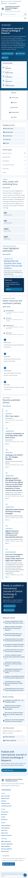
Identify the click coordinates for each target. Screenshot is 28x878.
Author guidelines (6, 825)
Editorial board (9, 132)
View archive (6, 406)
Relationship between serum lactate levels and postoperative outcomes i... (14, 689)
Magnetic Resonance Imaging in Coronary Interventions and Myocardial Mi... (13, 707)
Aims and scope (9, 128)
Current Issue (21, 53)
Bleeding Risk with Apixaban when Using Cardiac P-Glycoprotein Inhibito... (14, 670)
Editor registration (10, 737)
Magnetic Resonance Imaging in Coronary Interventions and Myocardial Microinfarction (14, 534)
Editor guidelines (5, 846)
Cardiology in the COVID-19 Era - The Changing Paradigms (14, 457)
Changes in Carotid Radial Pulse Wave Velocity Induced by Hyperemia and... (14, 677)
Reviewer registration (10, 740)
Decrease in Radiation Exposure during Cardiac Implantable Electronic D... (15, 656)
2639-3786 (8, 68)
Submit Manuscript (8, 53)
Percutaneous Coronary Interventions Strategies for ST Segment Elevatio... (14, 645)
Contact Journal (10, 610)
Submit (15, 117)
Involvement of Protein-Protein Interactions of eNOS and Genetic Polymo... (13, 663)
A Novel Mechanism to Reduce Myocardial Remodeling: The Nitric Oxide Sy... (14, 683)
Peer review (4, 830)
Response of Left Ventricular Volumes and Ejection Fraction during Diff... (14, 720)
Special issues (5, 851)
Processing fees (5, 828)
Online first (8, 139)
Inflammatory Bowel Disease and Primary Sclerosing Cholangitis (14, 512)
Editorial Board (15, 112)
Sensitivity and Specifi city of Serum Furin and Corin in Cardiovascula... (14, 650)
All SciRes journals (6, 806)
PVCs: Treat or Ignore (12, 416)
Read (6, 422)
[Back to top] (25, 875)
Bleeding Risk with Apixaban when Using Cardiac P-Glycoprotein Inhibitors (13, 264)
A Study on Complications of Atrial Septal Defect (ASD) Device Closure (14, 436)
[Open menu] (25, 18)
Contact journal (12, 3)
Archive (6, 57)
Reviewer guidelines (6, 849)
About (14, 93)
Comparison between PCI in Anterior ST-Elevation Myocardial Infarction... (14, 640)
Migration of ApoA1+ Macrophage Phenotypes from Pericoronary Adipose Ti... (13, 628)
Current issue (8, 136)
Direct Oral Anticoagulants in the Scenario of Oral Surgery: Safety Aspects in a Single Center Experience (14, 558)
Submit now (6, 307)
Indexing (3, 801)
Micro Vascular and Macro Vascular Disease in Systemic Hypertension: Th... (14, 714)
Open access (4, 833)
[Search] (25, 14)
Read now (8, 289)
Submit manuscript (6, 835)
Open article (6, 254)
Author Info (15, 107)
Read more (6, 187)
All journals (4, 3)
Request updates (9, 864)
